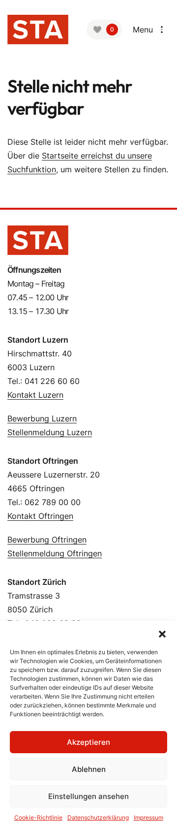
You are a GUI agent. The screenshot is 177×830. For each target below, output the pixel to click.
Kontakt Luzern (35, 395)
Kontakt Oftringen (40, 516)
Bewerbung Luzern (42, 418)
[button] (162, 633)
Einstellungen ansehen (88, 796)
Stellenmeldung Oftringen (54, 553)
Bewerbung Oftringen (47, 539)
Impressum (148, 817)
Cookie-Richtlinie (38, 817)
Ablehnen (89, 769)
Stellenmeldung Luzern (49, 432)
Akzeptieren (88, 742)
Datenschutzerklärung (98, 817)
